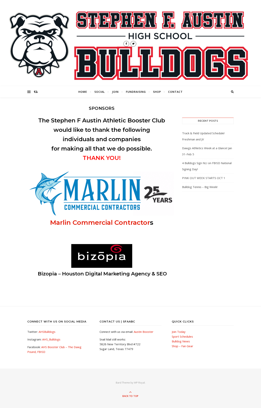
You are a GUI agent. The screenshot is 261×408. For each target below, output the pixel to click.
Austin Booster (143, 332)
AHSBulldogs (47, 332)
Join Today (179, 332)
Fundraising (136, 92)
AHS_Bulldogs (51, 339)
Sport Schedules (182, 336)
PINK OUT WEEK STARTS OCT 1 (203, 178)
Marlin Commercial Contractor (100, 222)
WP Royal (139, 382)
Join (115, 92)
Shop (157, 92)
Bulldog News (181, 341)
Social (99, 92)
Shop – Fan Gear (182, 346)
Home (82, 92)
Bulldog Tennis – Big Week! (199, 187)
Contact (175, 92)
